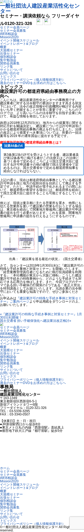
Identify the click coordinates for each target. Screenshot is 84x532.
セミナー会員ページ (14, 27)
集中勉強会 (8, 60)
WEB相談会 (8, 34)
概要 (3, 47)
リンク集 (6, 66)
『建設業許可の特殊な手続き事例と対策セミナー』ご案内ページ (41, 299)
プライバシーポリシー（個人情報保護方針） (32, 79)
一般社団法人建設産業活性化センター (40, 8)
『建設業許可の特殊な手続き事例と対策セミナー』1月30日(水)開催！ (41, 315)
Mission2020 (9, 37)
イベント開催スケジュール (19, 40)
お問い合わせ (10, 73)
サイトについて (11, 70)
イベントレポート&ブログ (19, 43)
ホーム (5, 468)
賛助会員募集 (10, 63)
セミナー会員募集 (13, 30)
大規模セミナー (11, 50)
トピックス (8, 76)
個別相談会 (8, 56)
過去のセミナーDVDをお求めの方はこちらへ (33, 83)
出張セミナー (10, 53)
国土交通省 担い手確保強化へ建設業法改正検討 (35, 320)
